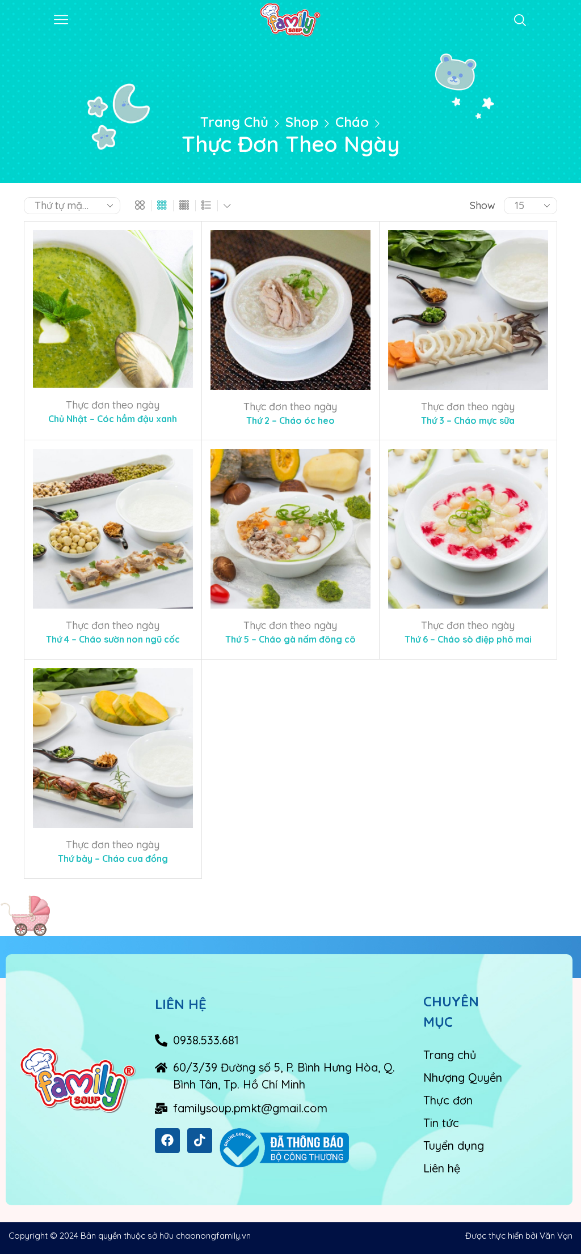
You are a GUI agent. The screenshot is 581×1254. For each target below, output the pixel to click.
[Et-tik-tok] (199, 1140)
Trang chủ (234, 121)
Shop (301, 121)
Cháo (352, 121)
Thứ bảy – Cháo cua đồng (113, 858)
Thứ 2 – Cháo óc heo (290, 420)
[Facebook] (167, 1140)
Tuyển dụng (453, 1145)
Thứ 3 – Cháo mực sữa (468, 420)
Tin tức (441, 1123)
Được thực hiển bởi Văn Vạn (518, 1235)
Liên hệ (441, 1168)
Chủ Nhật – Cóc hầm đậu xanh (112, 418)
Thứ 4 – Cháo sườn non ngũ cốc (113, 639)
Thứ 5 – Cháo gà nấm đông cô (290, 639)
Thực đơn (448, 1100)
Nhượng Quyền (462, 1077)
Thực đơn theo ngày (112, 404)
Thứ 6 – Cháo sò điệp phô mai (468, 639)
